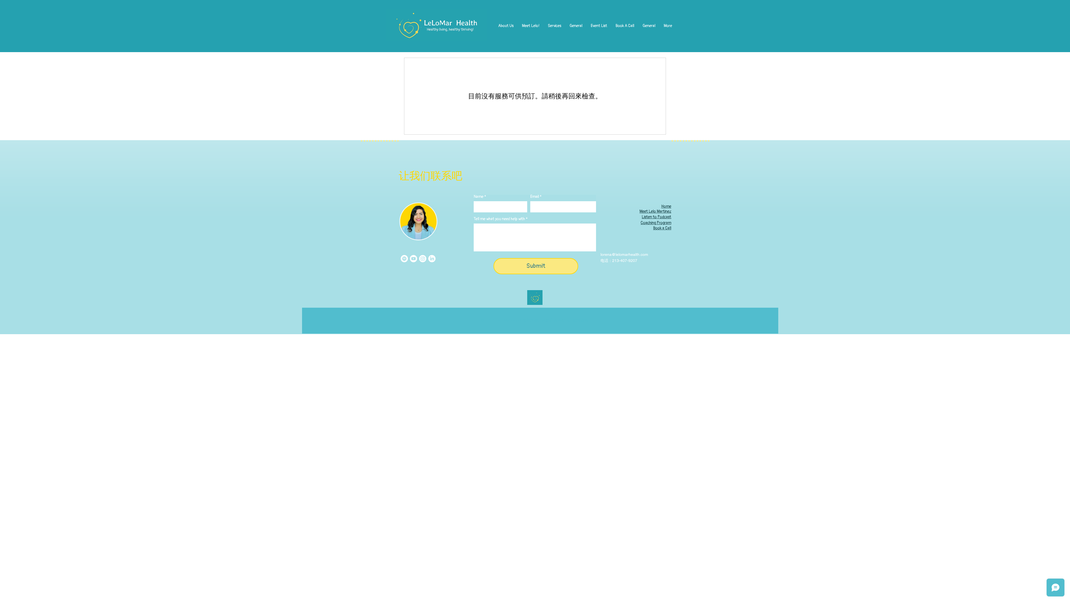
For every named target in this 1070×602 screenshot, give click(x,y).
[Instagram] (422, 258)
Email (534, 197)
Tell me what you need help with (499, 219)
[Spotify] (404, 258)
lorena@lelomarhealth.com (624, 254)
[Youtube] (413, 258)
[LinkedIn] (432, 258)
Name (478, 197)
